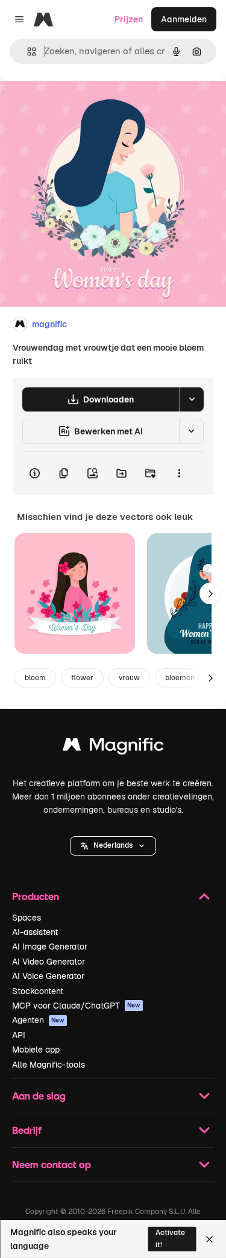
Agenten (38, 1020)
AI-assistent (35, 932)
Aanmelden (184, 19)
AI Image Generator (49, 946)
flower (82, 678)
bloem (35, 678)
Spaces (26, 917)
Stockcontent (37, 991)
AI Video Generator (48, 961)
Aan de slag (39, 1095)
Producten (35, 896)
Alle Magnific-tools (48, 1064)
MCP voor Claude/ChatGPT (76, 1005)
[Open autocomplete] (26, 51)
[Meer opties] (179, 474)
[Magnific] (113, 747)
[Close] (209, 1239)
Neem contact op (51, 1164)
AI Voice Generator (48, 976)
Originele (79, 103)
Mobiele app (36, 1049)
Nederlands (113, 845)
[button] (113, 846)
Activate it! (170, 1238)
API (18, 1035)
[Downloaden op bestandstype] (192, 399)
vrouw (129, 678)
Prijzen (129, 19)
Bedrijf (27, 1130)
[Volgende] (210, 593)
